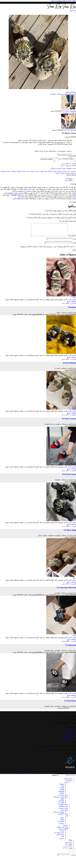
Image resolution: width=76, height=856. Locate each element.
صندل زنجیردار (63, 808)
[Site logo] (69, 8)
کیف (66, 815)
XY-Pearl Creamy (69, 419)
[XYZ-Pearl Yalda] (61, 465)
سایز (74, 155)
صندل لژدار (64, 810)
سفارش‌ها (68, 731)
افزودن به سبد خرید (46, 159)
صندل (74, 195)
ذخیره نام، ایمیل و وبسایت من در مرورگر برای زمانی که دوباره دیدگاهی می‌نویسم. (47, 246)
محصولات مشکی (48, 535)
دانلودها (69, 733)
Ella (63, 786)
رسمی (62, 817)
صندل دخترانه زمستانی (18, 171)
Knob (62, 789)
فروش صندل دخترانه (62, 173)
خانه (74, 94)
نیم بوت (65, 825)
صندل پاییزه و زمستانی (64, 94)
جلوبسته (53, 94)
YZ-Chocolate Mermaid (66, 587)
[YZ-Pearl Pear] (61, 691)
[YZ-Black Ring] (61, 520)
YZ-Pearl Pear (70, 701)
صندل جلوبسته (49, 424)
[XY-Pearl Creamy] (61, 409)
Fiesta (62, 788)
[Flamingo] (61, 296)
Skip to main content (69, 1)
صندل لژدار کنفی (58, 812)
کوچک (62, 819)
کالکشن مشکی (63, 829)
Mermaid (61, 791)
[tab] (69, 178)
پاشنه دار (57, 368)
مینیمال (28, 191)
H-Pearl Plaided (69, 363)
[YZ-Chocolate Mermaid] (61, 576)
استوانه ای (60, 821)
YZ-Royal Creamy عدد (66, 159)
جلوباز (58, 312)
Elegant (61, 784)
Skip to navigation (57, 1)
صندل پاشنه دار (63, 795)
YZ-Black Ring (70, 530)
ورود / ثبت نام (67, 847)
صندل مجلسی (63, 806)
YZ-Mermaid (70, 645)
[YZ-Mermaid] (61, 634)
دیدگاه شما (72, 235)
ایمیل (73, 243)
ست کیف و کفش (62, 827)
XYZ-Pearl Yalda (69, 474)
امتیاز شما (72, 221)
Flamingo (72, 307)
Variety (62, 793)
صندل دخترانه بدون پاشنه (48, 171)
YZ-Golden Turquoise (69, 111)
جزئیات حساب (67, 736)
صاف (70, 156)
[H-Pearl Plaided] (61, 353)
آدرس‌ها (69, 734)
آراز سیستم (14, 773)
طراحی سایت (27, 773)
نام (74, 239)
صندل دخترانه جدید (33, 171)
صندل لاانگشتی (63, 814)
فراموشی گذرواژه (66, 738)
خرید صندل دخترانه (63, 171)
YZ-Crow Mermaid (69, 130)
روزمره (61, 823)
